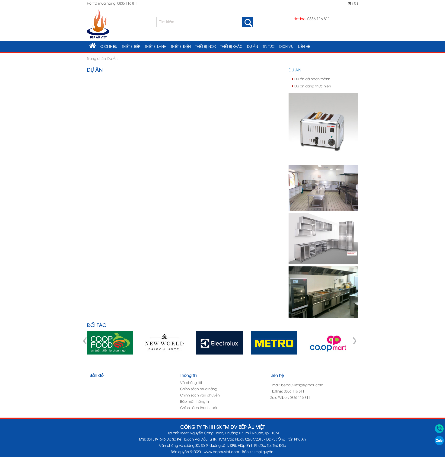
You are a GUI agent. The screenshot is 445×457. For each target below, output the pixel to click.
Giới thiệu (108, 46)
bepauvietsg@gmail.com (302, 384)
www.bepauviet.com (221, 451)
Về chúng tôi (191, 382)
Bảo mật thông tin (195, 401)
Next (354, 340)
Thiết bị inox (205, 46)
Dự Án (252, 46)
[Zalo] (439, 443)
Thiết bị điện (181, 46)
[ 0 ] (354, 3)
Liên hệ (304, 46)
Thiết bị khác (231, 46)
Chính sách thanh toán (199, 407)
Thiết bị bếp (131, 46)
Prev (85, 340)
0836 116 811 (127, 3)
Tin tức (269, 46)
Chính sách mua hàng (198, 388)
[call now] (439, 431)
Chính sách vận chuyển (200, 395)
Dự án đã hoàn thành (312, 78)
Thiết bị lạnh (155, 46)
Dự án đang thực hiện (312, 85)
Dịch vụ (286, 46)
